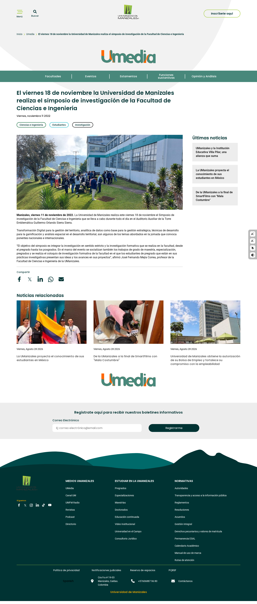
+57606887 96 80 (147, 581)
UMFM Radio (73, 502)
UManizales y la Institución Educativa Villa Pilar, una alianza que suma (212, 152)
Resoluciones (182, 509)
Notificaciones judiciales (106, 570)
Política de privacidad (66, 570)
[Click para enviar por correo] (61, 279)
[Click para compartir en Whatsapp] (50, 279)
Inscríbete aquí (222, 14)
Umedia (30, 34)
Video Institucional (125, 524)
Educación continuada (127, 517)
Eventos (90, 76)
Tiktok (43, 505)
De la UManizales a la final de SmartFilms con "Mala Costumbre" (214, 196)
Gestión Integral (183, 524)
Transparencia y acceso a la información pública (201, 495)
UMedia (70, 488)
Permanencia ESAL (185, 538)
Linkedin (37, 505)
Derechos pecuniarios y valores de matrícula (198, 531)
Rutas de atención (184, 560)
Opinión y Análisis (204, 76)
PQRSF (172, 570)
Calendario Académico (187, 545)
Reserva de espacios (142, 570)
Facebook (19, 505)
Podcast (70, 517)
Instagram (31, 505)
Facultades (53, 76)
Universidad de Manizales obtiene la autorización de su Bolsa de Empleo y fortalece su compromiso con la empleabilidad (205, 360)
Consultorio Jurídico (126, 538)
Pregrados (120, 488)
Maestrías (120, 502)
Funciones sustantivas (166, 76)
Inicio (19, 34)
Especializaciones (124, 495)
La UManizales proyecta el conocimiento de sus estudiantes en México (212, 174)
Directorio (71, 524)
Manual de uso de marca (188, 553)
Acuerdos (180, 517)
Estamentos (128, 76)
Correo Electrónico (65, 420)
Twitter (25, 505)
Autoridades (181, 488)
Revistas (70, 509)
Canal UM (71, 495)
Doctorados (121, 509)
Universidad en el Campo (128, 531)
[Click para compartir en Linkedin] (40, 279)
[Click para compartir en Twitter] (29, 279)
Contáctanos (185, 581)
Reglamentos (182, 502)
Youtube (49, 505)
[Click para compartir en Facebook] (19, 279)
